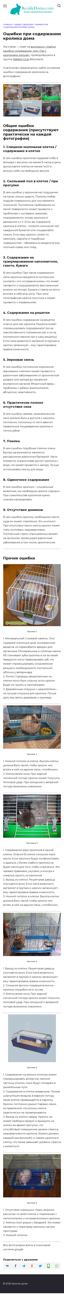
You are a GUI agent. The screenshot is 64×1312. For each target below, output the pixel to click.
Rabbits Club (21, 59)
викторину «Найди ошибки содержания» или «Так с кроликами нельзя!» (29, 51)
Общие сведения (23, 24)
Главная (7, 24)
